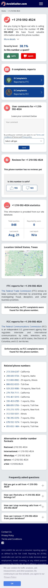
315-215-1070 (12, 409)
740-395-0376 (12, 418)
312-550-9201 (12, 413)
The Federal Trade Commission (16, 291)
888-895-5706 (12, 405)
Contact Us (6, 531)
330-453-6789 (12, 401)
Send (24, 147)
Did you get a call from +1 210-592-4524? (21, 485)
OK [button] (12, 584)
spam (30, 56)
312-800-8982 (12, 380)
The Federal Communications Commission (21, 326)
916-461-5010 (12, 397)
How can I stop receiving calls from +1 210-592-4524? (22, 506)
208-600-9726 (12, 376)
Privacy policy (27, 137)
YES (16, 188)
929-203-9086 (12, 388)
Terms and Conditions (11, 539)
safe (13, 56)
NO (32, 188)
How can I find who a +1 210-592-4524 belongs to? (22, 496)
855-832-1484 (12, 426)
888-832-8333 (12, 384)
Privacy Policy (7, 535)
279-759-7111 (12, 392)
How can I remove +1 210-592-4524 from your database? (20, 517)
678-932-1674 (12, 422)
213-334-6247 (12, 371)
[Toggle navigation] (41, 3)
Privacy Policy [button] (10, 577)
